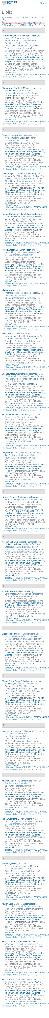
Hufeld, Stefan (8, 250)
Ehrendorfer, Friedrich (12, 88)
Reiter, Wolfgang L (10, 819)
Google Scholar (11, 77)
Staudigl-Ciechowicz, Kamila (15, 414)
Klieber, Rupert (9, 290)
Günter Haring (26, 591)
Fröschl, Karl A (8, 591)
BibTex (27, 18)
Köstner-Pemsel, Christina (14, 497)
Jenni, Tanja (7, 173)
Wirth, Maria (7, 333)
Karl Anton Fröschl (20, 57)
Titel (4, 19)
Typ (6, 21)
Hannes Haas (36, 374)
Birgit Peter (25, 250)
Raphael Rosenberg (27, 173)
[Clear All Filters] (34, 23)
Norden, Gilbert (9, 542)
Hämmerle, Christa (10, 35)
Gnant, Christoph (10, 135)
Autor (4, 17)
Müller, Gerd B (36, 57)
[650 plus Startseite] (24, 3)
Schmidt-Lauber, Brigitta (28, 106)
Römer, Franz (8, 681)
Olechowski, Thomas (15, 59)
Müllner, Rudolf (9, 780)
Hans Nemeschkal (28, 904)
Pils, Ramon (7, 452)
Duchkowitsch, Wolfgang (13, 374)
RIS (43, 18)
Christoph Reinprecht (27, 542)
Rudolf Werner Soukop (31, 214)
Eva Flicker (23, 731)
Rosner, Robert (9, 214)
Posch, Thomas (9, 979)
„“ (22, 44)
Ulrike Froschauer (13, 544)
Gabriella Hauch (31, 35)
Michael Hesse (30, 88)
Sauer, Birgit (7, 731)
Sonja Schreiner (22, 681)
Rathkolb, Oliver (9, 863)
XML (36, 18)
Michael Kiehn (11, 90)
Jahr (10, 21)
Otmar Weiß (26, 780)
